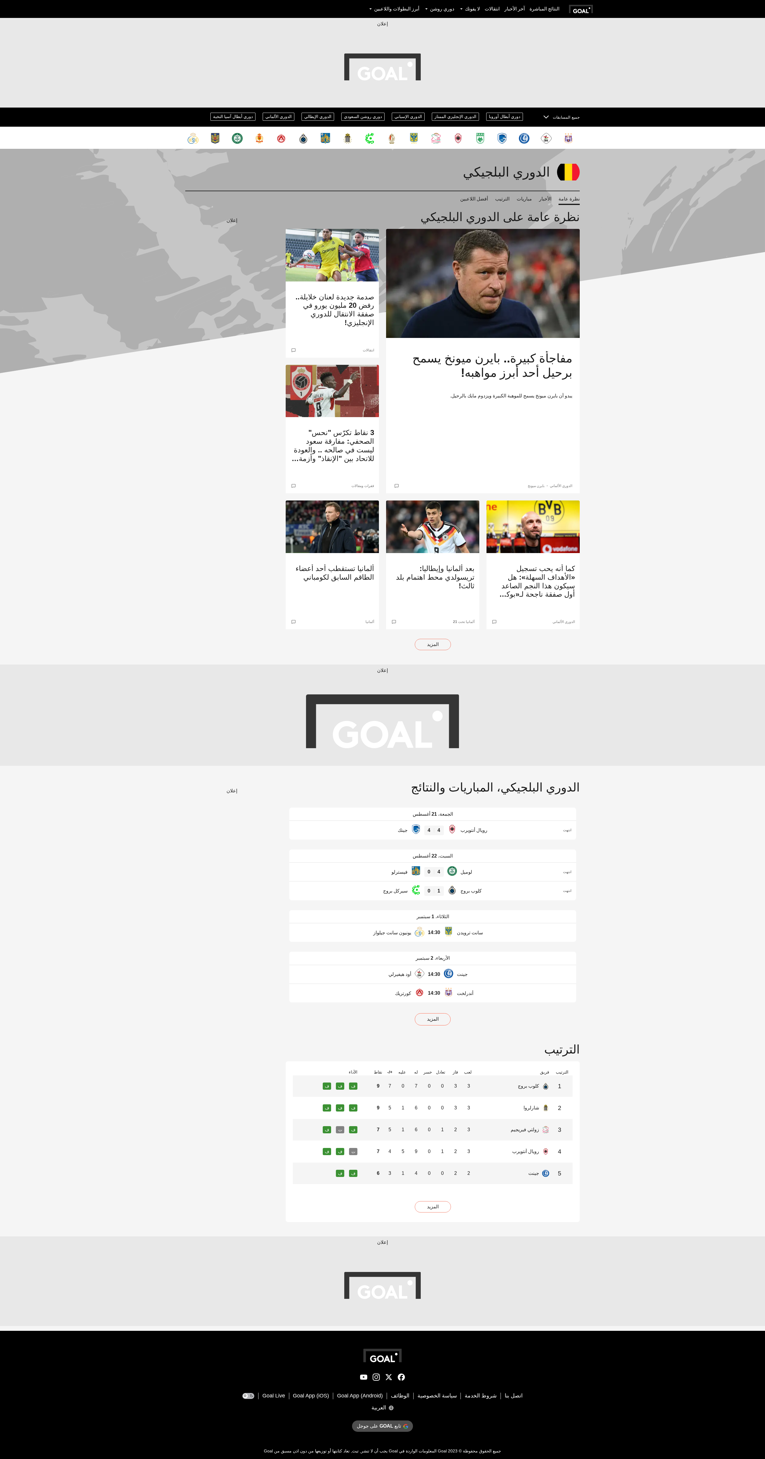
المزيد (433, 644)
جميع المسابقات (566, 117)
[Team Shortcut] (568, 138)
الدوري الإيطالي (317, 116)
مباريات (524, 198)
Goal (442, 1451)
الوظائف (400, 1396)
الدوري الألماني (278, 116)
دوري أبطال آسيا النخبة (233, 116)
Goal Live (273, 1396)
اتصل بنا (514, 1396)
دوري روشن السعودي (363, 116)
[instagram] (376, 1378)
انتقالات (492, 8)
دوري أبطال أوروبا (504, 116)
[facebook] (401, 1378)
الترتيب (502, 198)
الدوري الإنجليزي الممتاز (455, 116)
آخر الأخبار (514, 8)
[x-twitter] (389, 1378)
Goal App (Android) (360, 1396)
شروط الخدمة (481, 1396)
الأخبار (545, 198)
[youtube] (363, 1378)
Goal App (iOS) (311, 1396)
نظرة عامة (569, 198)
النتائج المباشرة (544, 8)
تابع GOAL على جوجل (379, 1426)
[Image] (483, 283)
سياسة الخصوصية (437, 1396)
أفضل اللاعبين (474, 198)
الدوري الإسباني (408, 116)
